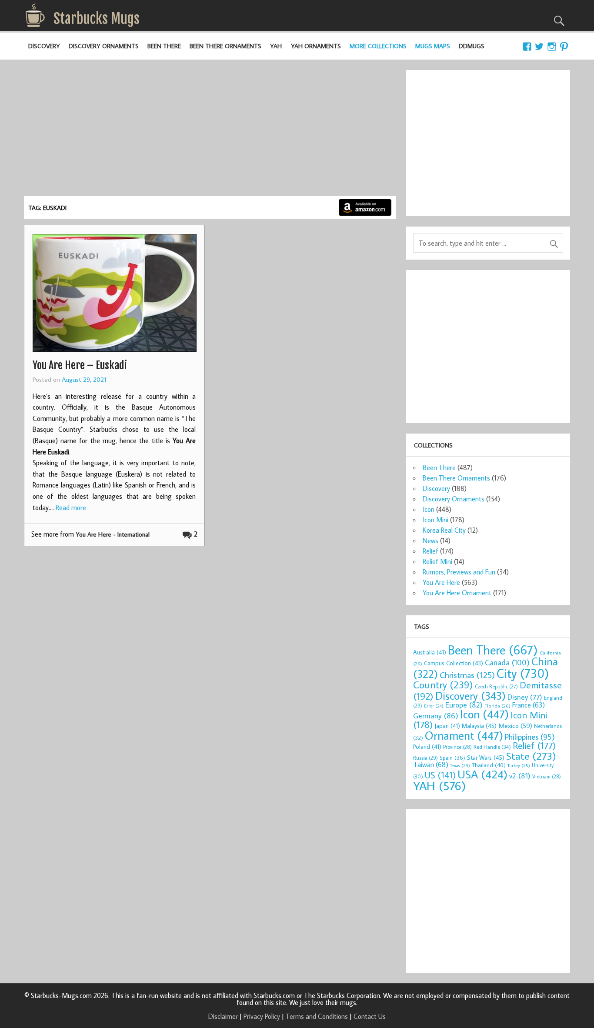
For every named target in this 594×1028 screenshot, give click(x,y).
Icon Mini (435, 519)
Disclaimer (223, 1016)
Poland (427, 747)
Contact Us (370, 1016)
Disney (524, 697)
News (430, 540)
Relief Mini (437, 561)
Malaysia (479, 725)
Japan (447, 726)
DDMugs (471, 46)
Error (434, 706)
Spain (452, 757)
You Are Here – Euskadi (80, 365)
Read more (71, 507)
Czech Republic (496, 686)
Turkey (518, 765)
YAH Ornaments (316, 46)
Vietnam (546, 776)
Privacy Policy (262, 1016)
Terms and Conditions (317, 1016)
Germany (435, 716)
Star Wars (485, 757)
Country (443, 684)
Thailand (489, 765)
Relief (430, 551)
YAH (276, 46)
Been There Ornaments (225, 46)
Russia (425, 757)
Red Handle (492, 746)
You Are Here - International (113, 534)
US (440, 775)
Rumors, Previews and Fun (459, 571)
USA (482, 774)
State (531, 755)
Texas (460, 765)
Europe (464, 705)
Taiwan (430, 764)
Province (457, 747)
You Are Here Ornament (457, 592)
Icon (428, 509)
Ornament (464, 735)
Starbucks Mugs (96, 18)
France (528, 704)
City (523, 673)
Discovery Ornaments (104, 46)
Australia (429, 652)
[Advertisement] (210, 131)
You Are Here (441, 582)
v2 (520, 776)
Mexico (515, 725)
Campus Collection (453, 663)
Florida (497, 705)
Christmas (467, 674)
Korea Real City (444, 530)
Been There (164, 46)
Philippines (530, 736)
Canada (507, 662)
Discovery (44, 46)
